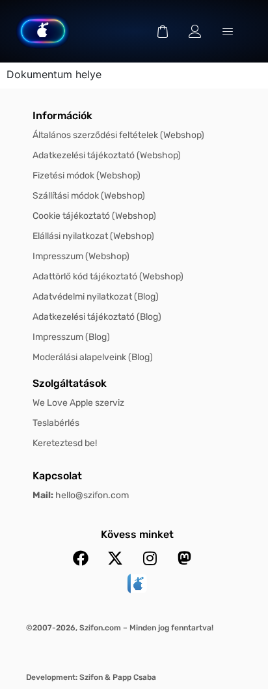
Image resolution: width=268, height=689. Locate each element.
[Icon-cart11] (163, 31)
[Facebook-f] (80, 558)
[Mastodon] (184, 558)
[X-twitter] (115, 558)
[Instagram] (149, 558)
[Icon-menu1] (228, 31)
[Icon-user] (195, 31)
